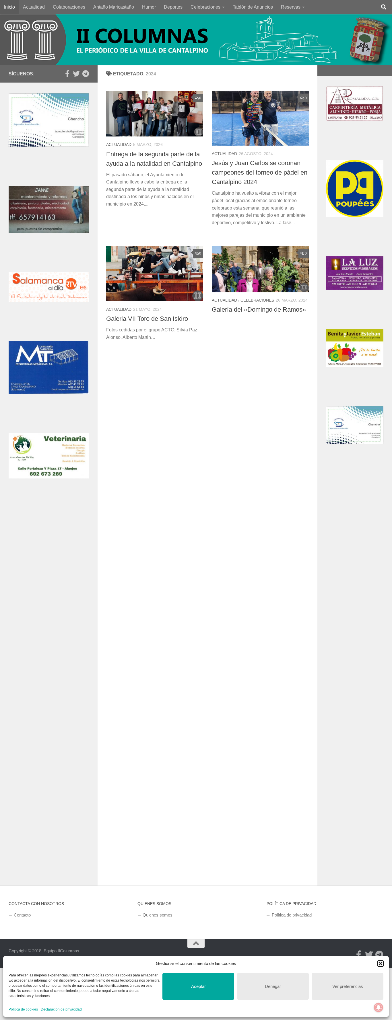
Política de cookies (23, 1009)
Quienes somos (157, 914)
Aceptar (198, 986)
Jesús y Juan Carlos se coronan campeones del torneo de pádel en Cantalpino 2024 (259, 172)
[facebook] (67, 73)
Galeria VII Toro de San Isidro (147, 318)
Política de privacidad (292, 914)
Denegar (273, 986)
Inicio (9, 7)
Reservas (290, 7)
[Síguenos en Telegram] (85, 73)
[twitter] (76, 73)
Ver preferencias (347, 986)
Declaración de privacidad (61, 1009)
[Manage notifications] (378, 1007)
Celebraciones (205, 7)
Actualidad (34, 7)
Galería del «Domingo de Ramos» (259, 309)
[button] (380, 963)
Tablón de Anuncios (253, 7)
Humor (149, 7)
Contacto (22, 914)
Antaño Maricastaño (113, 7)
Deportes (173, 7)
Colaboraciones (69, 7)
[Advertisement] (49, 602)
